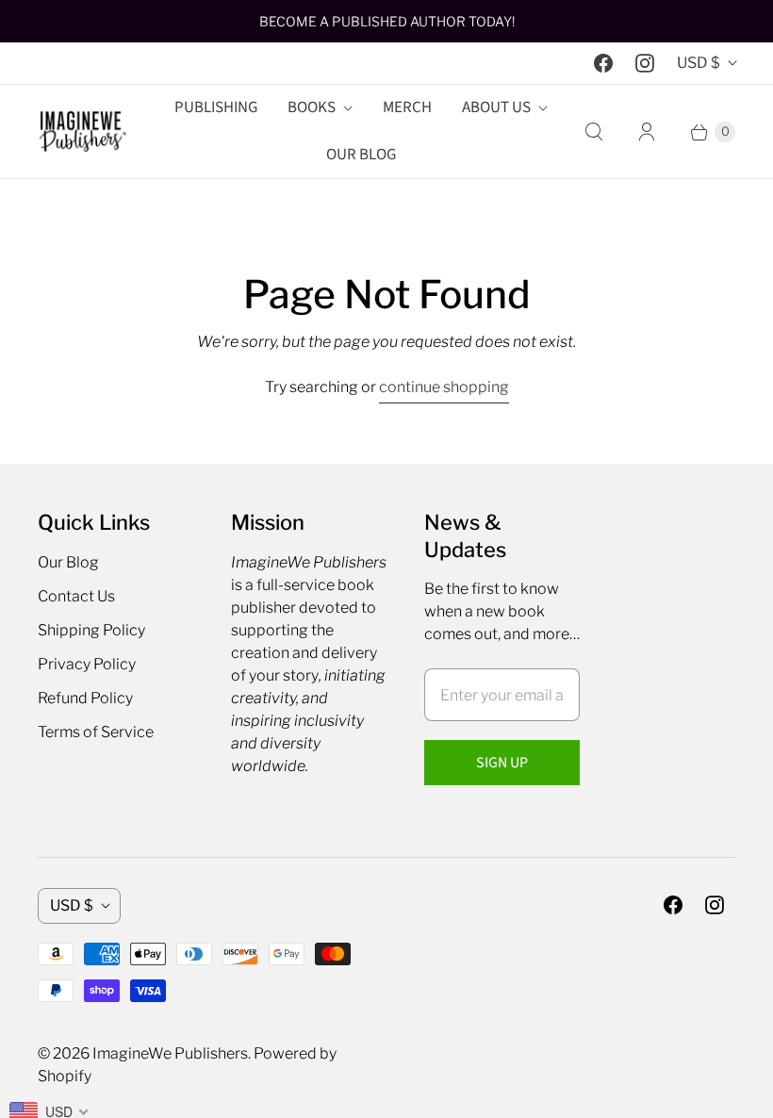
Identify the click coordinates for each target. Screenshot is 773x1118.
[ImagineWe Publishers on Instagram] (645, 63)
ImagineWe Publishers (170, 1053)
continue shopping (444, 387)
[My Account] (646, 132)
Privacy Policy (87, 664)
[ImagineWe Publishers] (82, 131)
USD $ (698, 63)
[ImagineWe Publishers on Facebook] (603, 63)
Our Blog (361, 154)
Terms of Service (96, 732)
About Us (496, 107)
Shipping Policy (91, 630)
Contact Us (76, 596)
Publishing (215, 107)
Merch (407, 107)
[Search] (593, 132)
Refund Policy (85, 698)
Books (312, 107)
